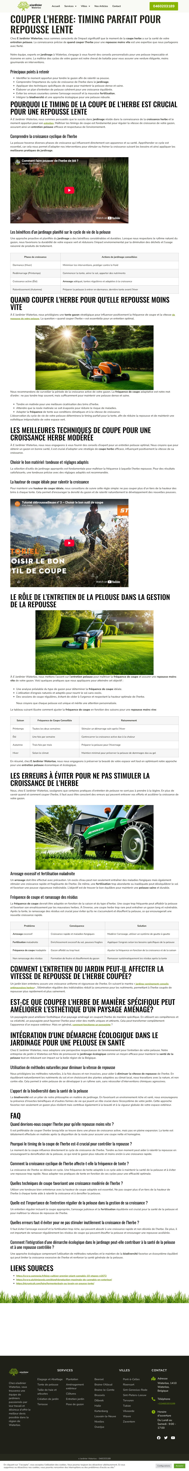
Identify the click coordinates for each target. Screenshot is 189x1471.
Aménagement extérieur (75, 1386)
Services (69, 6)
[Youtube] (172, 1437)
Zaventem (129, 1421)
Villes (84, 6)
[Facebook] (158, 1437)
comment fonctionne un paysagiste (91, 1024)
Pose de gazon (75, 1404)
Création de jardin (48, 1399)
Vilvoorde (128, 1411)
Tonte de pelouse (47, 1384)
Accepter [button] (180, 1466)
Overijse (99, 1427)
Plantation (72, 1379)
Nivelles (99, 1421)
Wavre (127, 1416)
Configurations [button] (163, 1466)
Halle (97, 1405)
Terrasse (42, 1404)
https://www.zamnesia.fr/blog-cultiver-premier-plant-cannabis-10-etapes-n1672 (61, 1275)
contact (159, 1370)
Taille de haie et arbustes (47, 1391)
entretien (49, 123)
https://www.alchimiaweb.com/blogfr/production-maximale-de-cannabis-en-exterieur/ (64, 1279)
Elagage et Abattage (50, 1379)
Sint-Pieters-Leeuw (134, 1395)
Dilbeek (99, 1400)
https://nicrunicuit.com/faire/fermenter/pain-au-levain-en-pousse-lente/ (55, 1283)
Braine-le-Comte (104, 1390)
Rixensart (128, 1384)
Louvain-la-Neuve (105, 1416)
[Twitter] (165, 1437)
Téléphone (164, 1399)
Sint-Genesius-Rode (135, 1390)
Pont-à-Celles (131, 1379)
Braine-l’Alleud (103, 1384)
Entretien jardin (75, 1399)
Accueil (56, 6)
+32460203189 (166, 1403)
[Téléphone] (153, 1399)
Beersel (99, 1379)
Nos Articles (101, 6)
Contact (116, 6)
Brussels (99, 1395)
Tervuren (128, 1400)
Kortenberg (101, 1411)
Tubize (127, 1405)
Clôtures (71, 1393)
